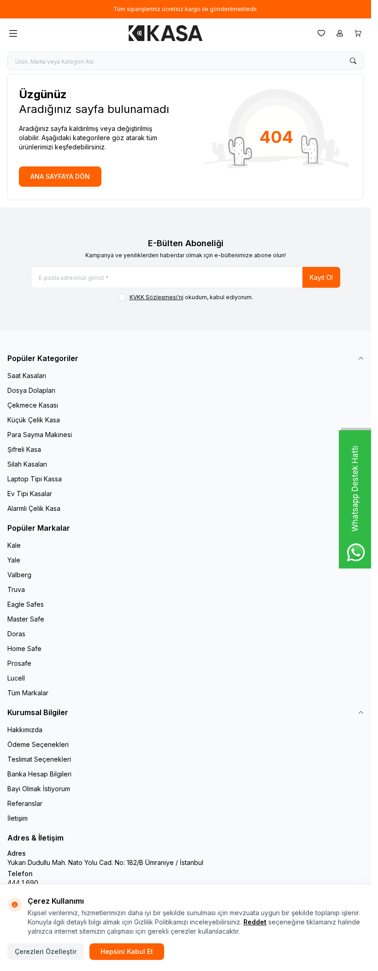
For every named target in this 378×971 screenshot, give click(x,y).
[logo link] (165, 33)
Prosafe (19, 663)
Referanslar (24, 803)
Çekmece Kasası (32, 405)
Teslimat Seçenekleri (39, 759)
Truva (16, 589)
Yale (13, 560)
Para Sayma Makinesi (39, 434)
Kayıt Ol (321, 277)
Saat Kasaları (26, 375)
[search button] (353, 61)
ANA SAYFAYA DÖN (60, 176)
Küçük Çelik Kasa (33, 420)
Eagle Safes (25, 604)
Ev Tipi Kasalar (29, 493)
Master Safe (25, 619)
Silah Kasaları (27, 464)
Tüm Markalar (27, 693)
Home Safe (24, 648)
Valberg (19, 575)
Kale (14, 545)
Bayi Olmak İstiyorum (38, 789)
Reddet (254, 922)
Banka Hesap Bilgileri (39, 774)
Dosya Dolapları (31, 390)
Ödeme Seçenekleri (38, 744)
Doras (16, 634)
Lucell (16, 678)
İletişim (17, 818)
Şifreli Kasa (24, 449)
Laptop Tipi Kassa (34, 479)
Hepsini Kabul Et (126, 951)
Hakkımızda (24, 730)
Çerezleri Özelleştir (46, 951)
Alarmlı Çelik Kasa (33, 508)
